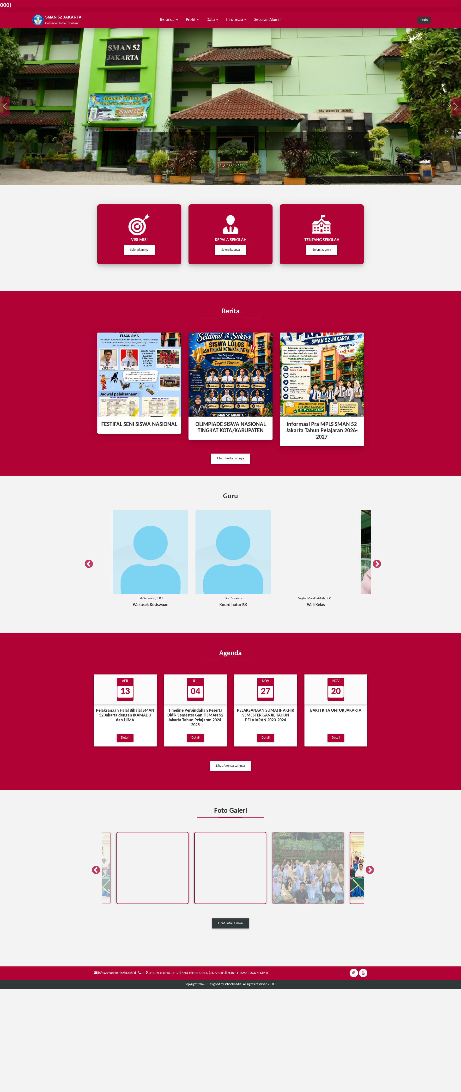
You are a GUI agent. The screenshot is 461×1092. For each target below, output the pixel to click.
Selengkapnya (139, 250)
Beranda (168, 20)
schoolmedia (232, 984)
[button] (5, 106)
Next (374, 561)
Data (211, 20)
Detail (125, 738)
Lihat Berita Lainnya (230, 458)
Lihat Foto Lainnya (230, 923)
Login (424, 20)
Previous (86, 561)
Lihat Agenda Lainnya (230, 766)
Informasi (235, 20)
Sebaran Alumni (267, 20)
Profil (191, 20)
